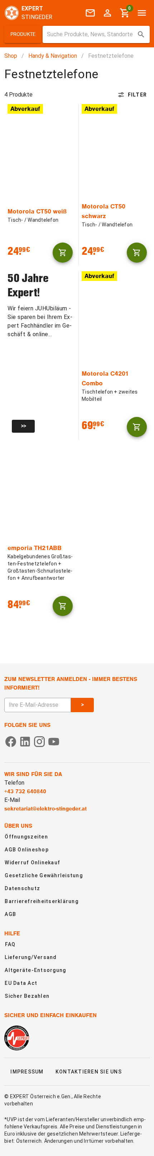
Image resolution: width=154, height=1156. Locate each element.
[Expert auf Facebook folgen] (10, 741)
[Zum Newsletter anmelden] (90, 12)
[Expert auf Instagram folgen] (39, 741)
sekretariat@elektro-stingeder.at (45, 808)
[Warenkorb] (63, 253)
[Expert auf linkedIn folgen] (25, 741)
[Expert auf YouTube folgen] (53, 741)
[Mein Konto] (107, 12)
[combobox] (96, 34)
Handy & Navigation (52, 55)
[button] (22, 34)
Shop (10, 55)
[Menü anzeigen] (141, 12)
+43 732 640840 (25, 791)
